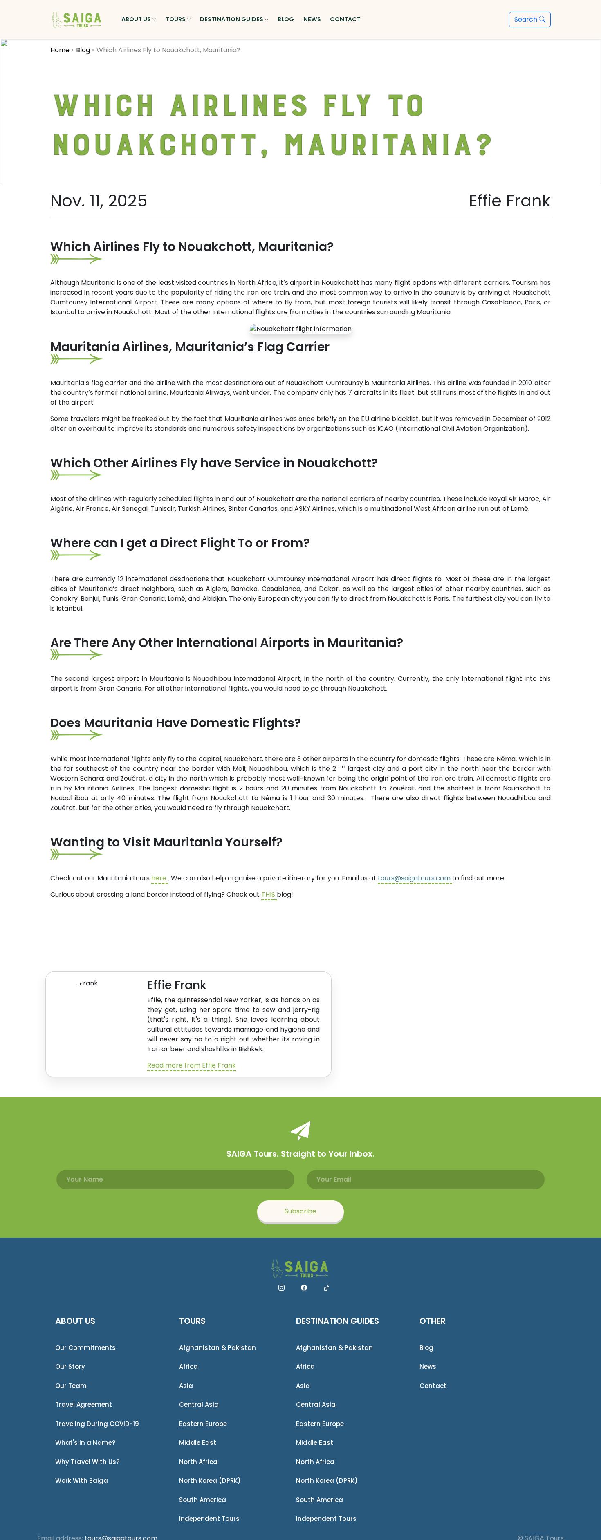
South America (202, 1499)
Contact (432, 1385)
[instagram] (281, 1287)
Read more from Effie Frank (191, 1065)
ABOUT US (75, 1321)
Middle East (197, 1442)
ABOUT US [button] (136, 19)
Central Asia (199, 1404)
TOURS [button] (176, 19)
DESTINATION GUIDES (337, 1321)
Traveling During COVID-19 (97, 1423)
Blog (83, 50)
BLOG (286, 19)
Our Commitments (85, 1347)
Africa (188, 1366)
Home (60, 50)
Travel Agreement (83, 1404)
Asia (186, 1385)
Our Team (71, 1385)
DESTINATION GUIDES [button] (232, 19)
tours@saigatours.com (414, 878)
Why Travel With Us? (87, 1461)
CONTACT (345, 19)
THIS (269, 894)
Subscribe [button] (300, 1211)
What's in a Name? (85, 1442)
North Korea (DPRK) (210, 1480)
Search (526, 19)
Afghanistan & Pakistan (217, 1347)
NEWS (312, 19)
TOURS (192, 1321)
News (427, 1366)
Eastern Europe (203, 1423)
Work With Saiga (81, 1480)
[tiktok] (326, 1287)
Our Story (70, 1366)
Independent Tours (209, 1518)
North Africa (198, 1461)
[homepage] (77, 20)
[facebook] (304, 1287)
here (159, 878)
